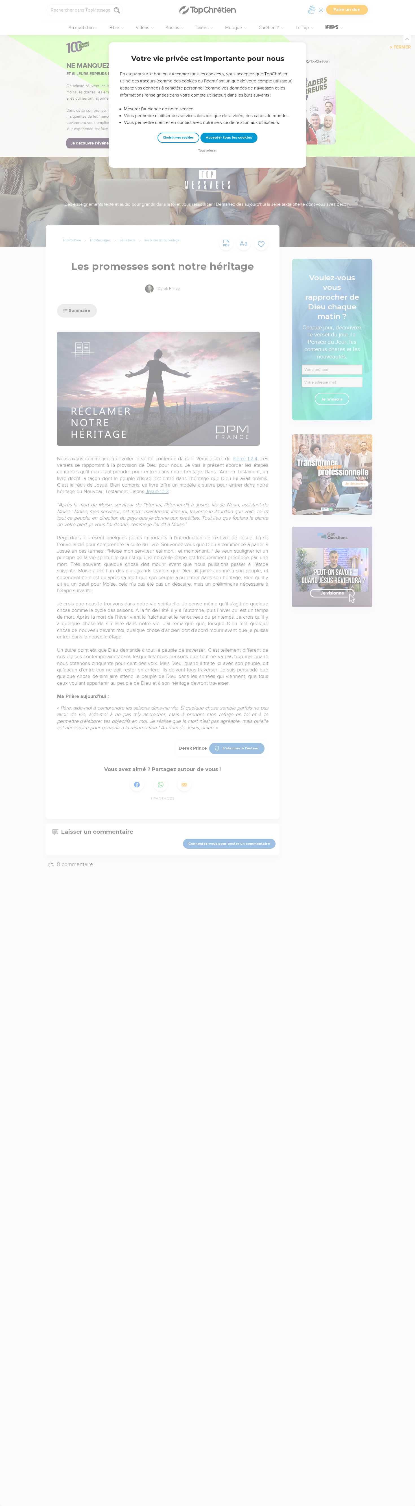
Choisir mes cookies (178, 137)
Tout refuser (207, 150)
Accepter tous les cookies (229, 137)
